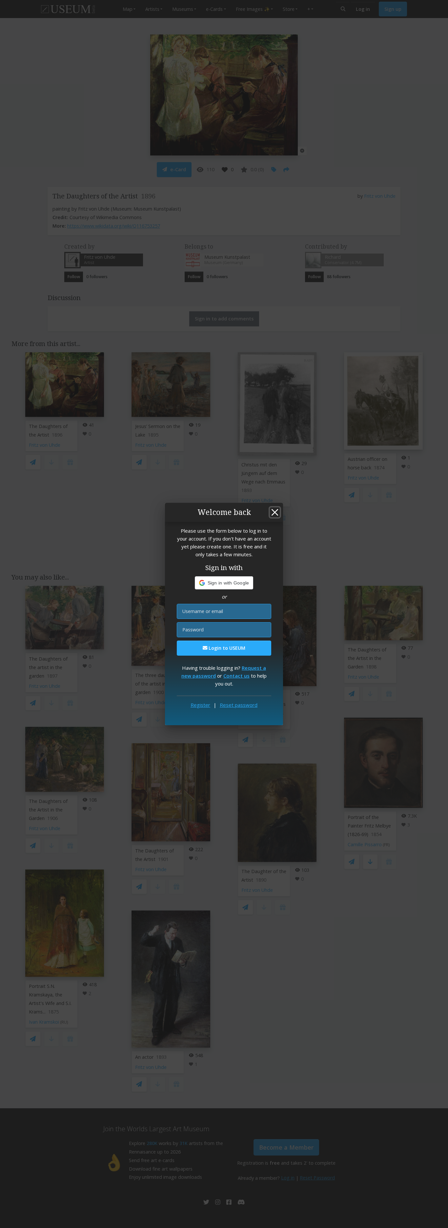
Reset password (238, 705)
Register (200, 705)
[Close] (275, 512)
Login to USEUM (226, 648)
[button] (224, 582)
